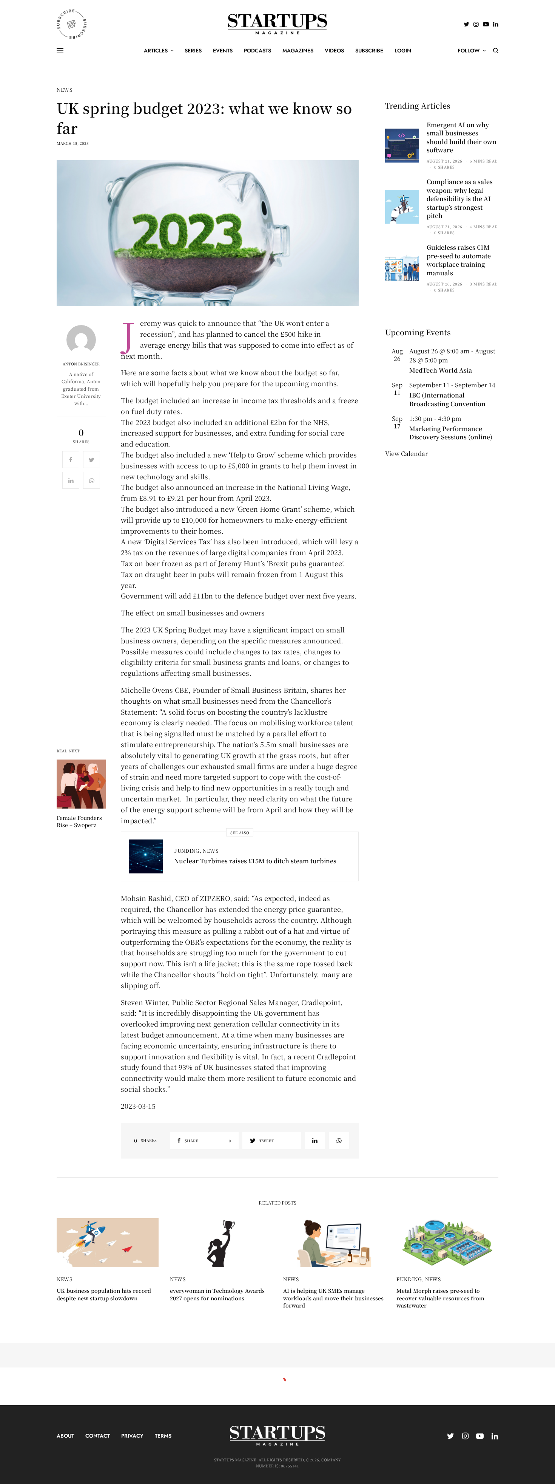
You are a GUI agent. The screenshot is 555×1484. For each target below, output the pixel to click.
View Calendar (406, 453)
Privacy (132, 1435)
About (65, 1435)
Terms (163, 1435)
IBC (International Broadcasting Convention (447, 399)
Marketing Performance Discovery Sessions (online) (450, 432)
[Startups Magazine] (277, 24)
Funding (187, 850)
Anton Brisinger (81, 364)
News (64, 89)
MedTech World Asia (440, 370)
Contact (97, 1435)
